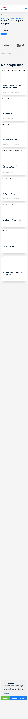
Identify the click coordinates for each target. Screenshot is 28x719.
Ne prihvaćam (14, 698)
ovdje (8, 693)
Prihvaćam (5, 698)
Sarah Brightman (6, 45)
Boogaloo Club (7, 30)
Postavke (22, 698)
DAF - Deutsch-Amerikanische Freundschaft (20, 45)
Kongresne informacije (5, 2)
